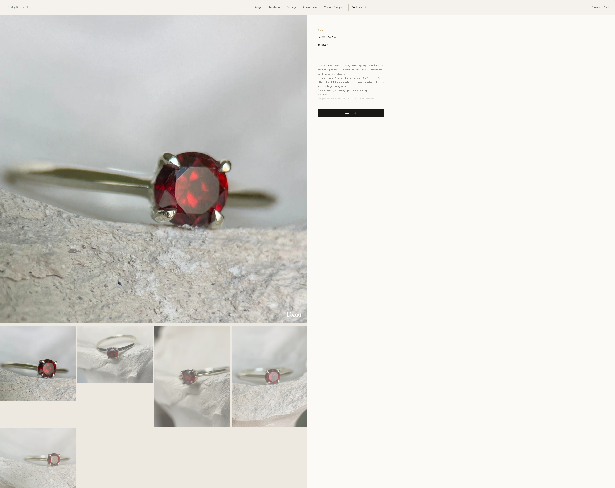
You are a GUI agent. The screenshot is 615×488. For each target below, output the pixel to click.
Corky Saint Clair (19, 7)
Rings (258, 7)
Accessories (310, 7)
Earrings (291, 7)
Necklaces (274, 7)
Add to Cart (350, 113)
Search (596, 7)
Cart (606, 7)
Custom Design (333, 7)
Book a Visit (359, 7)
